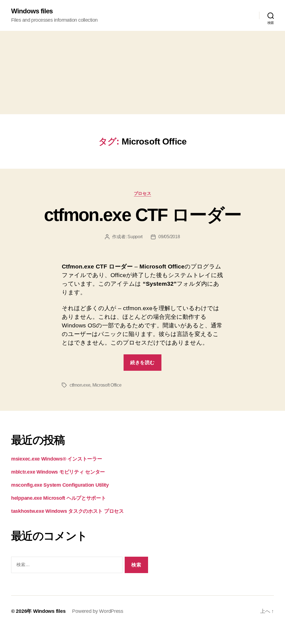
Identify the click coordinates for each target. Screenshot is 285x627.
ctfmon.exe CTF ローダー (142, 215)
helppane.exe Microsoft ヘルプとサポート (58, 498)
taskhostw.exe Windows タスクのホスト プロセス (67, 511)
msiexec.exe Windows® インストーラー (56, 459)
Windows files (32, 11)
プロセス (142, 193)
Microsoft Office (107, 385)
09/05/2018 (169, 236)
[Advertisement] (142, 72)
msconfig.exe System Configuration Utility (60, 485)
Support (134, 236)
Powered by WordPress (97, 611)
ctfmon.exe (80, 385)
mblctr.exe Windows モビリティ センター (58, 472)
